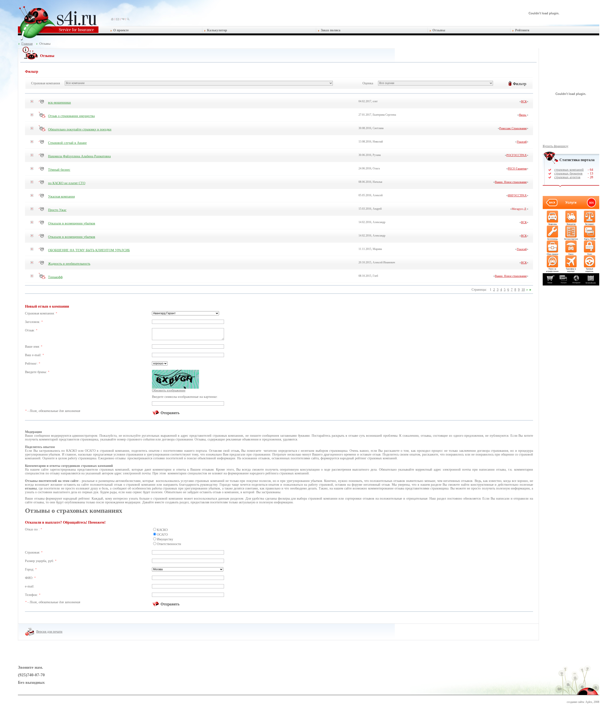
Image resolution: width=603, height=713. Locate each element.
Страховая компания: (40, 313)
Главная (27, 43)
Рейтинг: (32, 363)
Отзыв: (30, 330)
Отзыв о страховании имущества (71, 116)
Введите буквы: (36, 372)
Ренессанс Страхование (513, 128)
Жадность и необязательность (69, 263)
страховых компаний (569, 169)
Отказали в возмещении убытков (71, 223)
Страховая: (33, 552)
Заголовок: (33, 322)
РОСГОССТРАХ (516, 155)
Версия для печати (49, 631)
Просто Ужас (57, 210)
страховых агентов (567, 177)
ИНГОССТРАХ (517, 195)
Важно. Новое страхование (511, 182)
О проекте (121, 30)
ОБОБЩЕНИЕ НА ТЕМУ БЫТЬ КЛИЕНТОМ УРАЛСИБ (89, 250)
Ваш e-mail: (33, 355)
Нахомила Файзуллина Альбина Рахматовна (79, 156)
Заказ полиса (330, 30)
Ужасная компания (61, 196)
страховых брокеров (568, 173)
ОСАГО (162, 534)
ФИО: (29, 578)
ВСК (524, 101)
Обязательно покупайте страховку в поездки (79, 129)
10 (523, 289)
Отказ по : (33, 529)
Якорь (523, 115)
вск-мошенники (59, 102)
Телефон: (32, 595)
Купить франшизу (555, 146)
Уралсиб (522, 141)
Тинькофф (55, 277)
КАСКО (162, 530)
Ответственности (169, 544)
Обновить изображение (168, 390)
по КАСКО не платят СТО (66, 183)
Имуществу (165, 539)
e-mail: (29, 586)
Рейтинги (522, 30)
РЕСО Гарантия (517, 168)
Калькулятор (217, 30)
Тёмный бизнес (59, 169)
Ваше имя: (33, 346)
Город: (30, 569)
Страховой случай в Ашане (67, 143)
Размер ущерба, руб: (40, 561)
